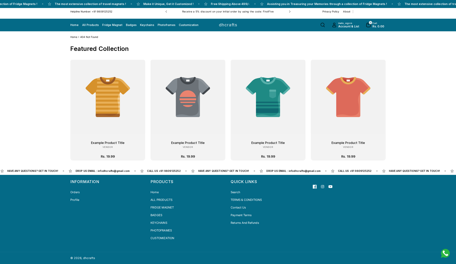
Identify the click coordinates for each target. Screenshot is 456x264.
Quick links (244, 181)
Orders (75, 192)
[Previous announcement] (166, 11)
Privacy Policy (330, 11)
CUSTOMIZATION (162, 238)
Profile (74, 200)
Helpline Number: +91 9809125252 (91, 11)
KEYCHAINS (159, 223)
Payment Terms (241, 215)
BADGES (156, 215)
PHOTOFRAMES (161, 230)
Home (73, 36)
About (346, 11)
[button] (322, 25)
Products (162, 181)
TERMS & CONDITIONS (246, 200)
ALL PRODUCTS (161, 200)
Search (235, 192)
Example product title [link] (108, 143)
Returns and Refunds (245, 223)
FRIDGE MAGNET (162, 207)
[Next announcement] (290, 11)
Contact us (238, 207)
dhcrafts (89, 258)
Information (84, 181)
